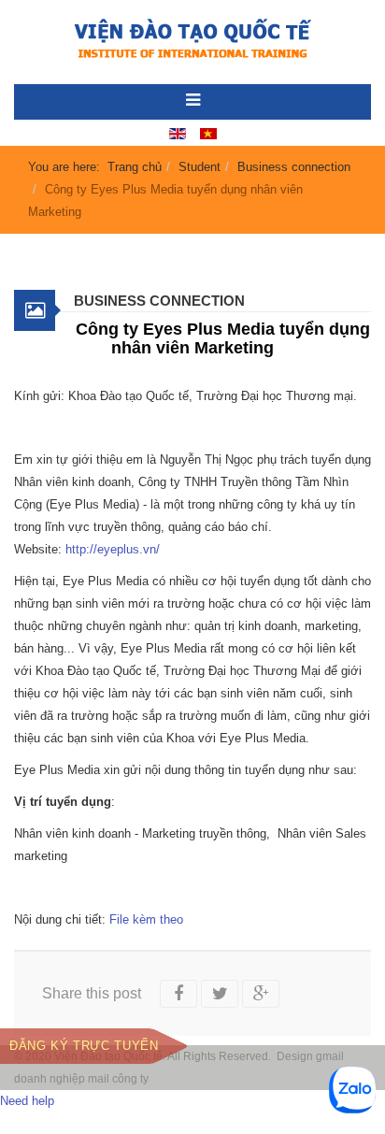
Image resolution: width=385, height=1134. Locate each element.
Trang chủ (134, 167)
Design (295, 1056)
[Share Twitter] (219, 994)
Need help (27, 1101)
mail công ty (118, 1078)
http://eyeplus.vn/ (112, 549)
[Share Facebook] (178, 994)
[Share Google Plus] (260, 994)
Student (199, 167)
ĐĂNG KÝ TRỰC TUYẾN (84, 1046)
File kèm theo (146, 919)
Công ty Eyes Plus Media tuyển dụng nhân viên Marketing (223, 338)
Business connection (293, 167)
